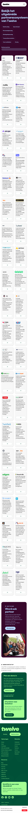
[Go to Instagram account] (6, 797)
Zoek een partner (5, 47)
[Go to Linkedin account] (13, 797)
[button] (24, 4)
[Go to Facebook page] (2, 797)
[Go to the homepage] (10, 729)
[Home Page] (6, 4)
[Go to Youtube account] (9, 797)
